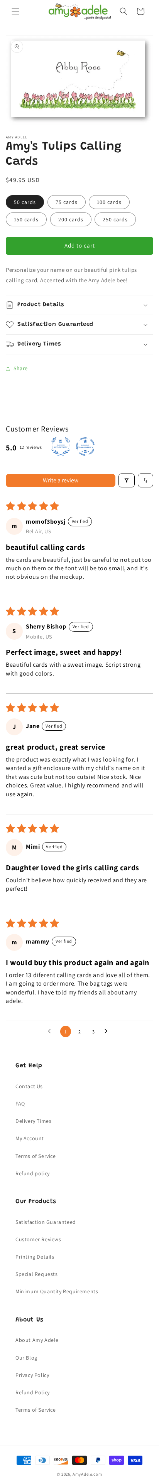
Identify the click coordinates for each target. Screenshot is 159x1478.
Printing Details (34, 1256)
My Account (29, 1138)
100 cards (109, 202)
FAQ (20, 1103)
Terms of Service (35, 1156)
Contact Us (29, 1086)
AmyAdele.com (87, 1474)
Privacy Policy (32, 1375)
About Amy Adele (37, 1339)
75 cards (67, 202)
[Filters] (126, 480)
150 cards (26, 219)
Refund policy (32, 1173)
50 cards (25, 202)
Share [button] (21, 368)
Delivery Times (33, 1120)
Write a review (60, 480)
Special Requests (36, 1274)
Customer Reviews (38, 1239)
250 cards (115, 219)
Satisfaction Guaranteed (45, 1221)
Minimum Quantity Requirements (56, 1291)
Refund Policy (32, 1392)
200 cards (70, 219)
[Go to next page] (108, 1031)
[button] (15, 11)
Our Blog (26, 1357)
